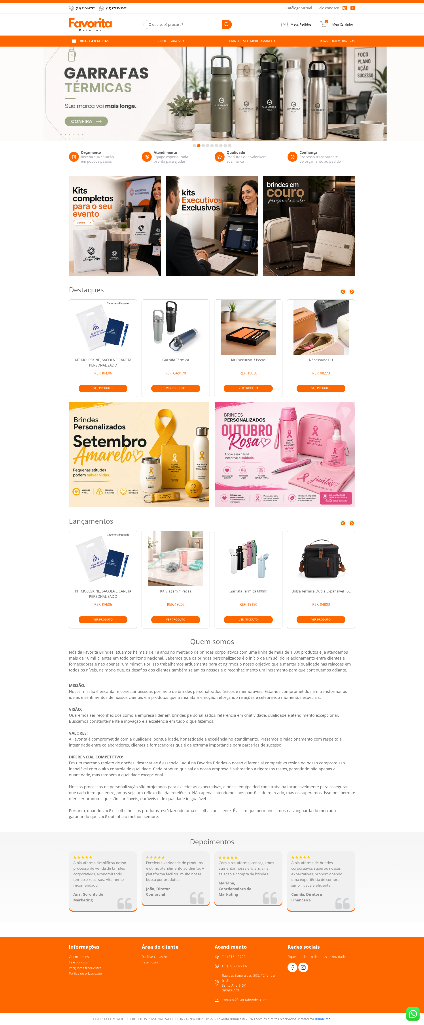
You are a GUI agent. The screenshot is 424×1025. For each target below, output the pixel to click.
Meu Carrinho (342, 24)
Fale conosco (328, 8)
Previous (343, 291)
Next (351, 291)
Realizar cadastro (154, 956)
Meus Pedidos (301, 24)
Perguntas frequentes (85, 968)
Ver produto (103, 388)
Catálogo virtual (299, 8)
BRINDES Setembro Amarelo (252, 41)
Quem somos (79, 956)
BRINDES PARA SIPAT (170, 41)
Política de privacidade (85, 973)
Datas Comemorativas (336, 41)
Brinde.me (322, 1019)
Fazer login (150, 962)
